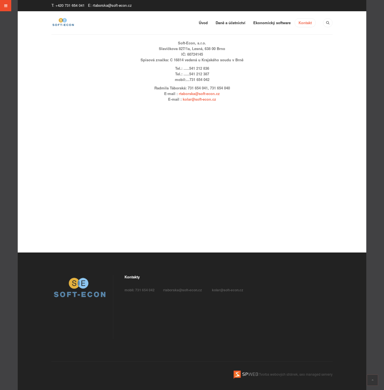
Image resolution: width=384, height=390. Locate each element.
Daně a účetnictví (230, 22)
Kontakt (305, 22)
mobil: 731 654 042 (140, 289)
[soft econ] (63, 22)
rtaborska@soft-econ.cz (199, 93)
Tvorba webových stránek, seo (282, 374)
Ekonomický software (272, 22)
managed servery (319, 374)
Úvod (203, 22)
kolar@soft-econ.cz (199, 99)
